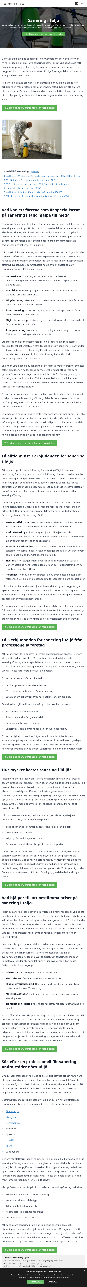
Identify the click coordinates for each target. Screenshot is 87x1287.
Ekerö (9, 1145)
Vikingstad (11, 1117)
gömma (34, 171)
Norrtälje (11, 1140)
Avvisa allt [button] (52, 1282)
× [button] (84, 1271)
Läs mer (67, 1277)
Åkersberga (12, 1111)
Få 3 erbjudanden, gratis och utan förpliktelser (43, 34)
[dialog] (43, 1277)
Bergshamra (13, 1122)
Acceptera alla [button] (35, 1282)
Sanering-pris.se (14, 3)
